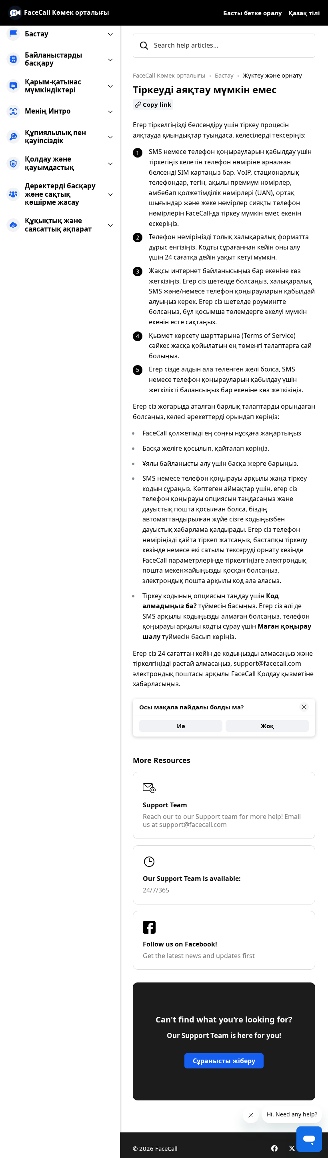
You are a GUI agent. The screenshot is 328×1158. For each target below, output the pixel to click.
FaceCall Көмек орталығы (169, 75)
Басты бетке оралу (252, 13)
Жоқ (267, 726)
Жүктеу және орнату (272, 75)
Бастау (224, 75)
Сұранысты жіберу (224, 1060)
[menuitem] (60, 34)
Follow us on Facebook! (180, 944)
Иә (181, 726)
